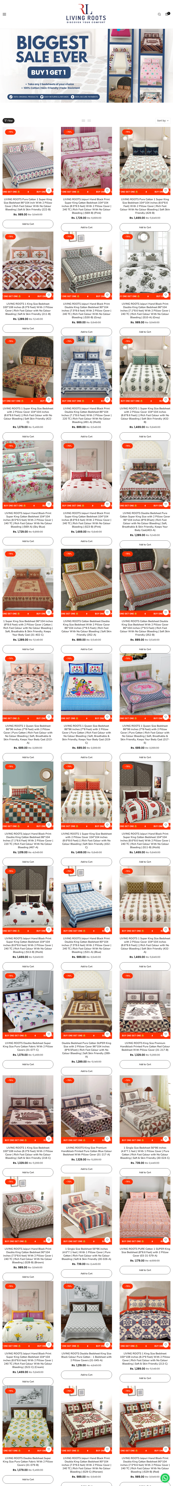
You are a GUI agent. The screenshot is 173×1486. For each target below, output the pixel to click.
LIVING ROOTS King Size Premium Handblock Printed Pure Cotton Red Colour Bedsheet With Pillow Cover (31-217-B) (145, 1046)
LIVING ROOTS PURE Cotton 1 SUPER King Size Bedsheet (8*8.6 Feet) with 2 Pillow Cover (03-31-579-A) (145, 1252)
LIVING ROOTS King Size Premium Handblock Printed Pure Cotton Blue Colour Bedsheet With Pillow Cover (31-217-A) (86, 1151)
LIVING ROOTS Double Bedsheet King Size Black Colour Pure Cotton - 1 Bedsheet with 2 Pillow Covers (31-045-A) (86, 1357)
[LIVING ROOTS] (86, 14)
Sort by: (161, 120)
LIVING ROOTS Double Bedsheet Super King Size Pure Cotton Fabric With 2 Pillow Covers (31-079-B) (28, 1461)
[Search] (159, 14)
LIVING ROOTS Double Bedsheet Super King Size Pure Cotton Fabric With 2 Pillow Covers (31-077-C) (28, 1046)
